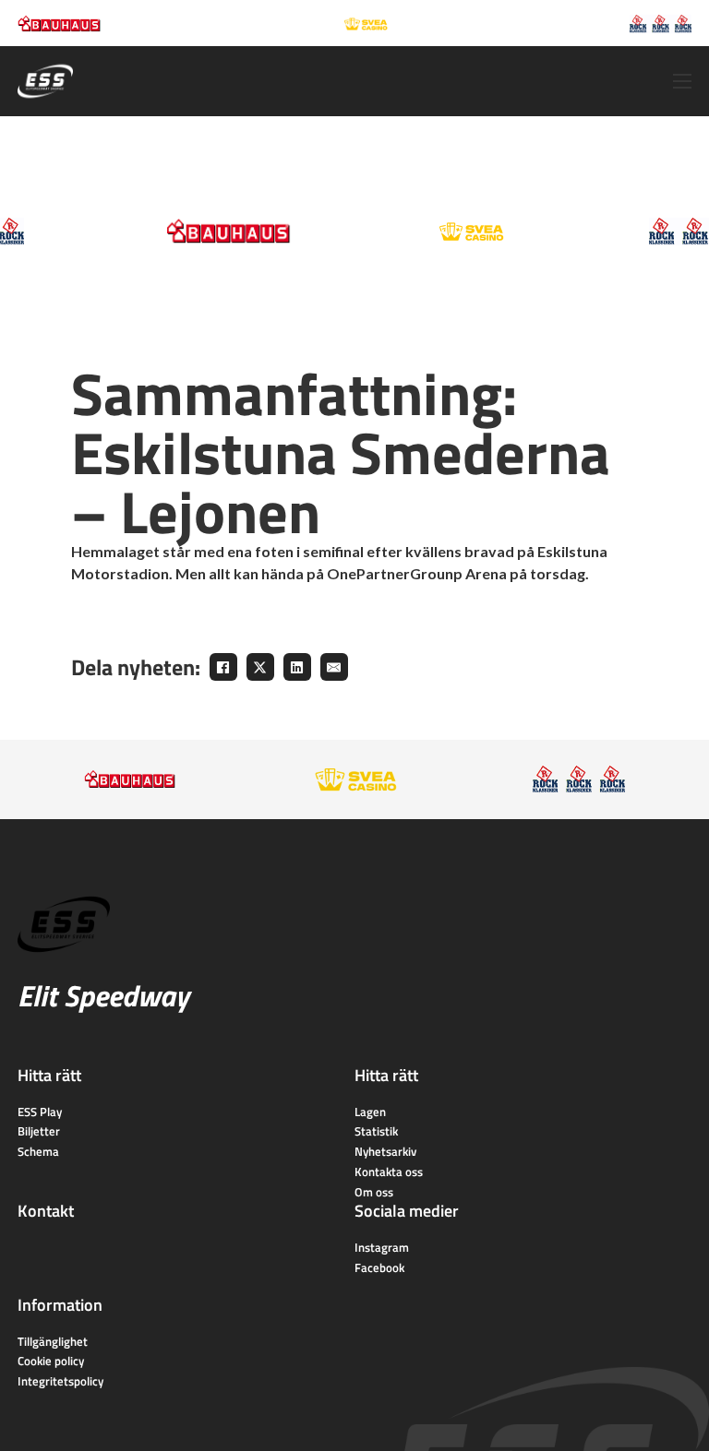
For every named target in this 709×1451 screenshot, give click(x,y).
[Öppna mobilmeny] (682, 81)
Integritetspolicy (60, 1381)
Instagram (381, 1247)
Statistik (376, 1131)
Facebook (379, 1267)
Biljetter (39, 1131)
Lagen (370, 1111)
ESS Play (40, 1111)
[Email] (334, 667)
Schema (38, 1151)
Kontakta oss (388, 1171)
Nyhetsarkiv (385, 1151)
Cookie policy (51, 1360)
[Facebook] (223, 667)
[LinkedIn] (297, 667)
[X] (260, 667)
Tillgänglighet (53, 1341)
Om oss (373, 1192)
